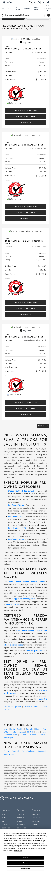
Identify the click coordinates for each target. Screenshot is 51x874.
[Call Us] (35, 2)
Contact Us (25, 122)
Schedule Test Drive (25, 116)
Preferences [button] (18, 851)
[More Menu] (3, 8)
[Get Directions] (39, 2)
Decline (25, 863)
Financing (37, 810)
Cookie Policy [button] (12, 848)
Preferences (25, 868)
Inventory (7, 810)
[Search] (43, 2)
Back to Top (43, 426)
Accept (25, 857)
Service (21, 810)
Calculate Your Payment (25, 110)
